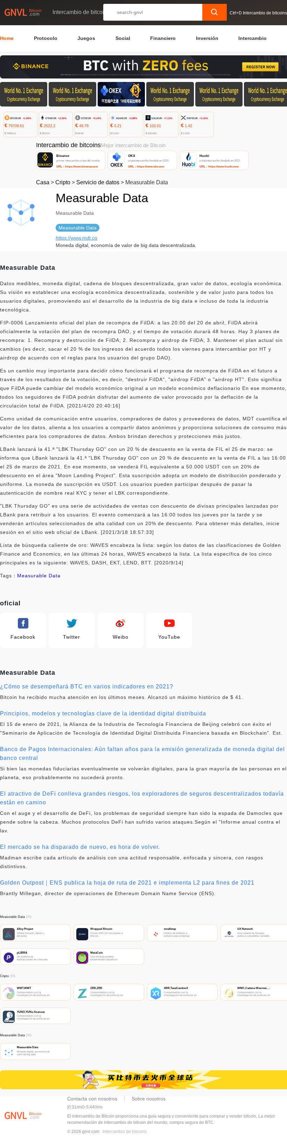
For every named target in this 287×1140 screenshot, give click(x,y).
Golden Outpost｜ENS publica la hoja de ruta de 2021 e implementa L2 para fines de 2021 (127, 883)
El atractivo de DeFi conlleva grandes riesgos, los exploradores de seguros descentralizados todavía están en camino (142, 798)
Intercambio (252, 38)
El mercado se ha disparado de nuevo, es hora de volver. (80, 847)
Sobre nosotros (149, 1098)
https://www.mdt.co (76, 238)
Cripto (62, 182)
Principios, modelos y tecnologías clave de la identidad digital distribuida (103, 713)
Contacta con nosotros (92, 1098)
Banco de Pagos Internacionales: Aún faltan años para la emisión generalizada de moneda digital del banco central (142, 753)
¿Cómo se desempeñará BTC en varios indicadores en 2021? (86, 686)
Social (122, 38)
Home (7, 38)
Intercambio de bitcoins (125, 1131)
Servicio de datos (97, 182)
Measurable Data (39, 575)
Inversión (207, 38)
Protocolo (45, 38)
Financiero (163, 38)
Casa (42, 182)
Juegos (86, 38)
